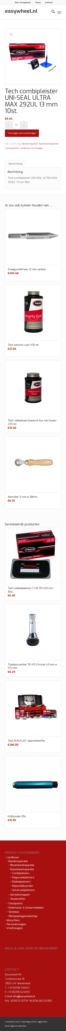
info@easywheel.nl (24, 996)
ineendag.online (28, 1021)
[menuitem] (23, 3)
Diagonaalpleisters (23, 877)
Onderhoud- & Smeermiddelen (26, 907)
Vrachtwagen (37, 148)
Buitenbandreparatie (49, 144)
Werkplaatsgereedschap (22, 916)
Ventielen (13, 912)
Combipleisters (12, 148)
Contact (49, 2)
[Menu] (59, 12)
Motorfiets (13, 920)
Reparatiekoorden (22, 886)
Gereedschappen (20, 894)
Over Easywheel (23, 2)
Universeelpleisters (23, 890)
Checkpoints (15, 903)
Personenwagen (16, 924)
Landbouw (25, 148)
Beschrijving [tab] (15, 163)
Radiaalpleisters (21, 881)
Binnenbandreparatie (22, 865)
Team (38, 2)
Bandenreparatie (30, 144)
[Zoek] (51, 12)
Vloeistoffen (17, 899)
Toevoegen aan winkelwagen (22, 133)
